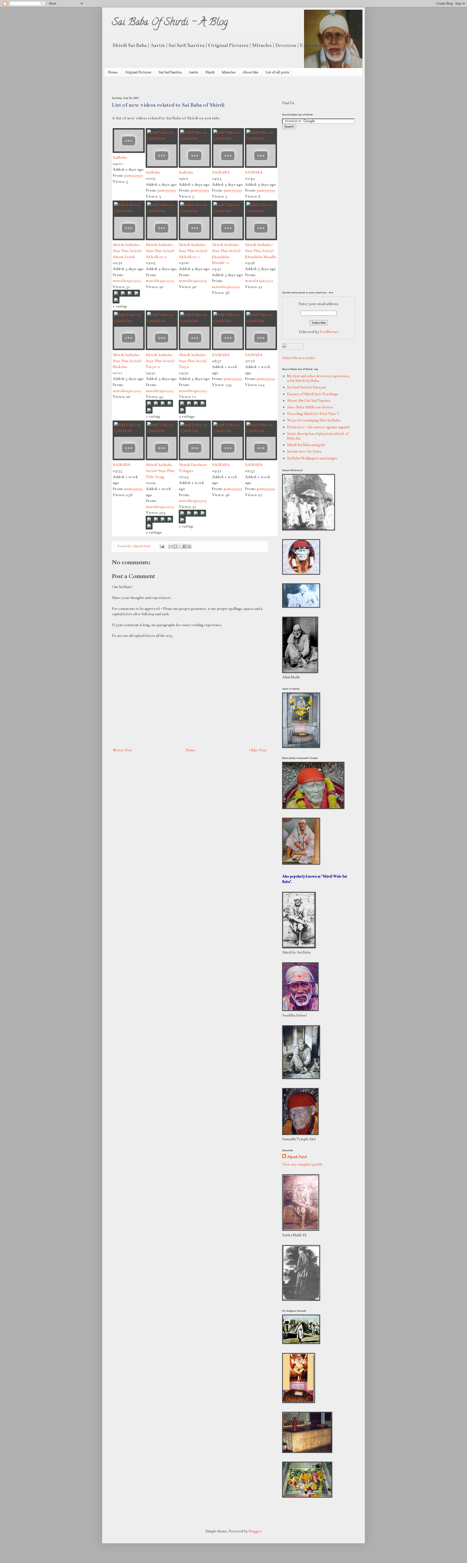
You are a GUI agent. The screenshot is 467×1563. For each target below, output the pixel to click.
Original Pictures (138, 72)
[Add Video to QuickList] (162, 138)
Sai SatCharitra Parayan (306, 387)
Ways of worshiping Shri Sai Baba (313, 420)
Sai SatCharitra (170, 72)
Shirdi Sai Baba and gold (306, 445)
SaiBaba (120, 157)
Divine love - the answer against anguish (318, 427)
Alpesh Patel (297, 1157)
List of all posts (277, 72)
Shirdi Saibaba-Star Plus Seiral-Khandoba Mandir (260, 250)
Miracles (228, 72)
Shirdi (210, 72)
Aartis (193, 72)
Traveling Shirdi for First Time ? (313, 414)
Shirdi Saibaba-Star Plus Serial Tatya (193, 360)
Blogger (255, 1531)
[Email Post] (161, 546)
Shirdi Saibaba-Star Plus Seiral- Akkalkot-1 (193, 250)
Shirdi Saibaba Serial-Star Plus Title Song (160, 470)
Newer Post (122, 750)
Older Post (257, 750)
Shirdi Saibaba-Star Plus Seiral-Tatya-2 (160, 360)
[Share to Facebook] (184, 546)
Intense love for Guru (304, 451)
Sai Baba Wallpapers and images (312, 458)
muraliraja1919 (127, 280)
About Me (250, 72)
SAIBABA (221, 172)
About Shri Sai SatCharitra (308, 400)
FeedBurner (329, 332)
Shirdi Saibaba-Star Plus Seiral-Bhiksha (127, 360)
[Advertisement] (169, 86)
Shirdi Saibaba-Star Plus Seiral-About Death (127, 250)
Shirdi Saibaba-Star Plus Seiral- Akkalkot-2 (160, 250)
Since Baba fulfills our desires (310, 407)
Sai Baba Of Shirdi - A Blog (170, 23)
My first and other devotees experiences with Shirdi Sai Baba (318, 378)
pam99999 (133, 175)
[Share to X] (180, 546)
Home (113, 72)
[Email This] (170, 546)
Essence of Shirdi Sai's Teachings (312, 394)
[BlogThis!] (175, 546)
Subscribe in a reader (298, 358)
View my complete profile (302, 1164)
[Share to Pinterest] (189, 546)
